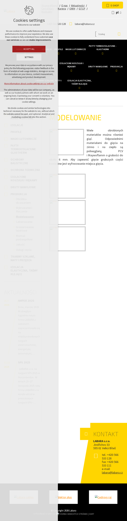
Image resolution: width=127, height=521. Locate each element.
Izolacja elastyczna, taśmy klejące (79, 82)
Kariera (62, 8)
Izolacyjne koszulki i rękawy (71, 65)
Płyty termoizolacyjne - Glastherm (102, 47)
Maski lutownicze (75, 49)
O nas (64, 5)
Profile (58, 49)
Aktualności (78, 5)
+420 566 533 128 (110, 456)
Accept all (29, 49)
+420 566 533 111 (110, 463)
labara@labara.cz (85, 24)
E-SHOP (115, 5)
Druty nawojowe (98, 66)
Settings (29, 57)
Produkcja (116, 66)
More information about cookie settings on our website (29, 83)
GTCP (82, 8)
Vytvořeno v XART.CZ (44, 513)
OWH (72, 8)
